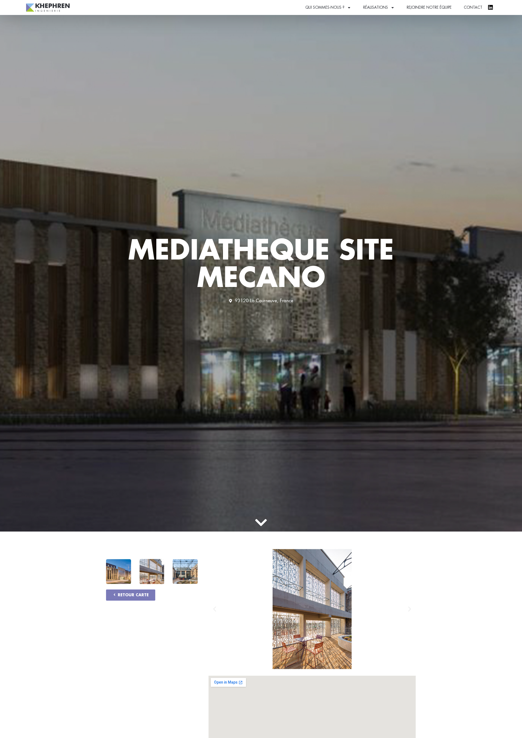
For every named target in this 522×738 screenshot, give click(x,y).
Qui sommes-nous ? (324, 7)
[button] (214, 609)
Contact (473, 7)
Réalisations (375, 7)
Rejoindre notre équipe (429, 7)
